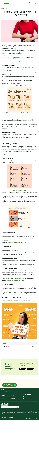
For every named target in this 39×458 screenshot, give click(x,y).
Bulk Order (3, 398)
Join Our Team (12, 398)
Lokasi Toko (12, 395)
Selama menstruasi (5, 270)
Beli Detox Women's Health (19, 190)
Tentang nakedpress (13, 394)
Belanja (22, 2)
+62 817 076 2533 (27, 396)
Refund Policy (28, 418)
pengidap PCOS (16, 57)
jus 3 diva (20, 200)
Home (18, 2)
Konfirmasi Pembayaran (14, 397)
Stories (7, 8)
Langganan (26, 2)
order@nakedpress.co (27, 398)
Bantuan (19, 3)
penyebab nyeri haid (25, 126)
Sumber (4, 343)
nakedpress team (25, 17)
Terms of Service (35, 418)
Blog (30, 2)
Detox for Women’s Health (31, 160)
